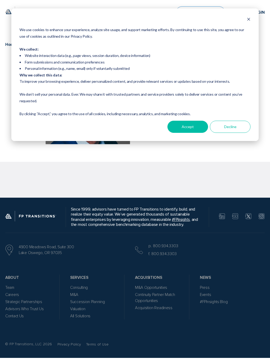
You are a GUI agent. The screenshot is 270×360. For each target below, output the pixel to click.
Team (9, 287)
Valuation (77, 309)
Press (205, 287)
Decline (230, 126)
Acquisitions (148, 277)
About (12, 277)
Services (79, 277)
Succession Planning (87, 301)
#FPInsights (181, 219)
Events (205, 294)
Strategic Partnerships (23, 301)
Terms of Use (97, 344)
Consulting (79, 287)
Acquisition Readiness (153, 307)
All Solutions (80, 316)
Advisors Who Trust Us (24, 309)
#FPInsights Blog (214, 301)
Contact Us (14, 316)
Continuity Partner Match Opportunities (155, 297)
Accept (188, 126)
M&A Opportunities (151, 287)
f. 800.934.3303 (162, 253)
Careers (12, 294)
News (205, 277)
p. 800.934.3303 (163, 246)
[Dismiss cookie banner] (248, 20)
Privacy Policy (69, 344)
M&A (74, 294)
